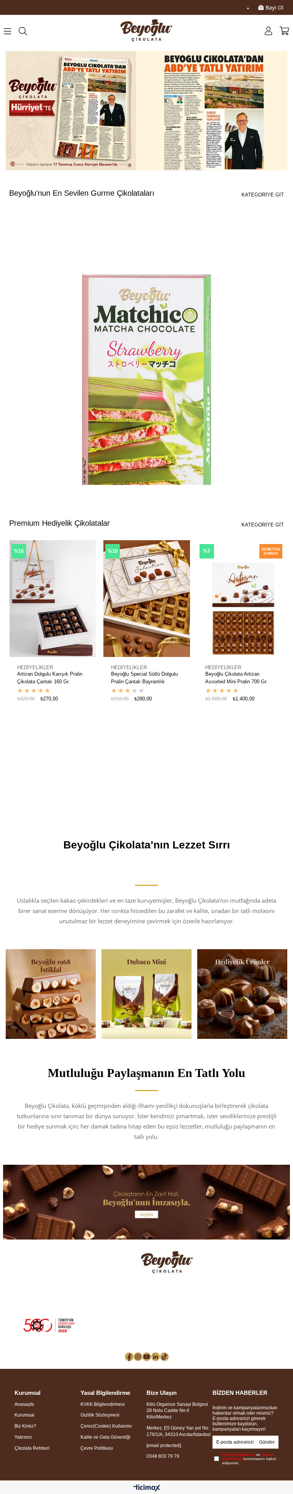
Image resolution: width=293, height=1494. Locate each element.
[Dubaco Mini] (146, 994)
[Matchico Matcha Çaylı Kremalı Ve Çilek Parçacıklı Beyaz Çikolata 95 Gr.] (146, 395)
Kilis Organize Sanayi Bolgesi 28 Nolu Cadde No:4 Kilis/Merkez (177, 1411)
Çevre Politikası (96, 1448)
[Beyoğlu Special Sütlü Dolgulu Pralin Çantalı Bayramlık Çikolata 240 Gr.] (52, 598)
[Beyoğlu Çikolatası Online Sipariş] (146, 110)
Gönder (267, 1442)
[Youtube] (146, 1356)
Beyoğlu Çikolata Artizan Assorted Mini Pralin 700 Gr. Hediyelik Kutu (142, 678)
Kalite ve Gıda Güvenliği (105, 1437)
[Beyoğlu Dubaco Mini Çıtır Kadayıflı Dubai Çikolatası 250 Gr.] (241, 598)
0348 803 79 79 (162, 1456)
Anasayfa (24, 1404)
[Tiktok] (164, 1356)
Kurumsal (24, 1415)
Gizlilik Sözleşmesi (99, 1415)
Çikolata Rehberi (32, 1448)
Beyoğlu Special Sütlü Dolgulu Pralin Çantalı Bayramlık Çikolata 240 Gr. (50, 678)
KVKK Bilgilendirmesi (102, 1404)
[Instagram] (138, 1356)
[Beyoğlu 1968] (51, 994)
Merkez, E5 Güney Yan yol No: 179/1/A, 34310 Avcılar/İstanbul (178, 1431)
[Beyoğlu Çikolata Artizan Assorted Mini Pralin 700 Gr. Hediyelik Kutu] (146, 598)
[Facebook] (129, 1356)
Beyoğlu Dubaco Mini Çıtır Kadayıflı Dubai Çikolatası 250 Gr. (238, 678)
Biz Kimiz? (25, 1426)
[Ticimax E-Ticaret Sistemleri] (146, 1488)
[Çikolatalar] (146, 1202)
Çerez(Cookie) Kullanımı (106, 1426)
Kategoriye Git (262, 195)
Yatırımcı (23, 1437)
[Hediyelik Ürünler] (242, 994)
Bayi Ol (274, 7)
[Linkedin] (155, 1356)
